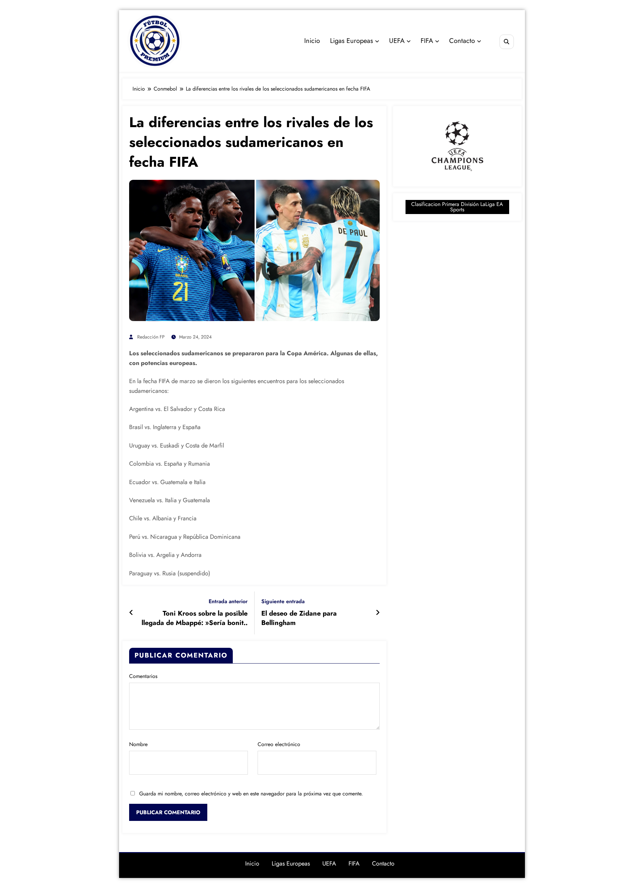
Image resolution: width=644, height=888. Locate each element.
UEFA (397, 41)
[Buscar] (506, 42)
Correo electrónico (279, 744)
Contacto (462, 41)
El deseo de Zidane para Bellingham (299, 618)
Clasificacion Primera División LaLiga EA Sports (457, 206)
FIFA (427, 41)
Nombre (138, 744)
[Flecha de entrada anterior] (131, 613)
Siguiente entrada (283, 601)
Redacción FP (151, 336)
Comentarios (143, 676)
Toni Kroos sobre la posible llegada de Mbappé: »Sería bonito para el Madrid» (195, 618)
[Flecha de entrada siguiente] (378, 613)
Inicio (312, 41)
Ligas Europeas (351, 41)
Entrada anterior (228, 601)
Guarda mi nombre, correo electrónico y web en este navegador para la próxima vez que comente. (251, 793)
